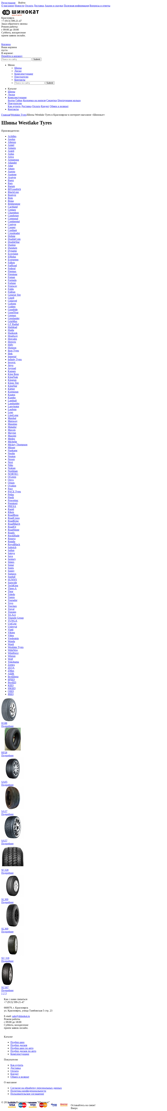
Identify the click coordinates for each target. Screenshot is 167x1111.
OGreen (12, 476)
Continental (14, 221)
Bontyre (12, 195)
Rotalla (11, 541)
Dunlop (12, 245)
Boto (10, 198)
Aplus (11, 154)
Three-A (12, 588)
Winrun (11, 656)
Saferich (12, 547)
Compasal (13, 218)
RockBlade (13, 535)
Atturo (11, 168)
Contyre (12, 224)
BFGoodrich (14, 189)
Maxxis (11, 430)
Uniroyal (12, 626)
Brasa (11, 200)
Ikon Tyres (13, 350)
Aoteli (11, 151)
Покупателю (21, 76)
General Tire (14, 294)
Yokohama (13, 661)
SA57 (4, 840)
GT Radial (13, 324)
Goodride (13, 309)
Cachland (13, 206)
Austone (12, 174)
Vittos (11, 635)
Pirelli (11, 497)
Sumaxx (12, 573)
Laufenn (12, 409)
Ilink (10, 353)
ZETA (11, 667)
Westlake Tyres (18, 114)
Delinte (11, 236)
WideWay (13, 650)
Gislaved (12, 300)
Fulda (11, 289)
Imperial (12, 356)
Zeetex (11, 664)
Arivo (11, 156)
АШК (11, 673)
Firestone (12, 274)
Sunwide (12, 582)
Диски (18, 70)
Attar (10, 165)
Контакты (19, 79)
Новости (19, 5)
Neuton (11, 456)
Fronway (12, 286)
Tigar (10, 591)
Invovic (12, 362)
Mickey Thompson (17, 444)
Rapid (11, 509)
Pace (10, 488)
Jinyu (10, 365)
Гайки (18, 100)
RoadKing (13, 521)
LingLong (13, 415)
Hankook (12, 333)
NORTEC (13, 474)
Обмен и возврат (59, 106)
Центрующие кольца (69, 100)
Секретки (51, 100)
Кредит (45, 106)
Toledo (11, 594)
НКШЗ (11, 688)
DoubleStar (14, 242)
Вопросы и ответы (100, 5)
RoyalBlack (14, 544)
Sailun (11, 550)
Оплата (29, 5)
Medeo (11, 438)
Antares (12, 148)
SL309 (4, 899)
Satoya (11, 553)
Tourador (12, 600)
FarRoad (12, 265)
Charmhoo (13, 212)
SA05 (4, 782)
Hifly (10, 344)
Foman (11, 277)
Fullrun (11, 292)
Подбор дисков (18, 1045)
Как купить (14, 106)
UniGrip (12, 623)
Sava (10, 556)
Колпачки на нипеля (34, 100)
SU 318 (5, 958)
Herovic (12, 341)
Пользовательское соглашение (27, 1093)
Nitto (10, 465)
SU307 (5, 987)
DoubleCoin (14, 239)
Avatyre (12, 177)
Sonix (11, 568)
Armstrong (13, 159)
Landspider (13, 403)
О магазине (7, 5)
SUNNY (12, 579)
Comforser (13, 215)
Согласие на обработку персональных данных (36, 1088)
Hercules (12, 338)
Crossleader (14, 233)
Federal (11, 268)
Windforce (13, 653)
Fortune (12, 283)
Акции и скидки (54, 5)
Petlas (11, 494)
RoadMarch (14, 523)
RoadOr (12, 526)
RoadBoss (13, 515)
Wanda (11, 641)
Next (10, 462)
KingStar (12, 385)
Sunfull (11, 576)
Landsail (12, 400)
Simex (11, 562)
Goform (12, 303)
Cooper (11, 227)
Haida (11, 330)
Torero (11, 597)
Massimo (12, 424)
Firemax (12, 271)
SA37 (4, 811)
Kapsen (12, 371)
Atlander (12, 162)
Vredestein (13, 638)
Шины (18, 68)
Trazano (12, 612)
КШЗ (11, 685)
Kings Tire (13, 383)
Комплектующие (23, 73)
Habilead (12, 327)
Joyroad (12, 368)
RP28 (4, 752)
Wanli (11, 644)
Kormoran (13, 391)
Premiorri (12, 503)
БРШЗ (11, 679)
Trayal (11, 609)
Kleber (11, 388)
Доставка (39, 5)
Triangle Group (16, 617)
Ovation (12, 485)
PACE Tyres (14, 491)
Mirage (11, 447)
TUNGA (12, 620)
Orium (11, 482)
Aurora (11, 171)
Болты (11, 100)
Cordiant (12, 230)
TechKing (13, 585)
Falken (11, 262)
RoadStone (13, 529)
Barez (11, 180)
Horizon (12, 347)
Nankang (12, 450)
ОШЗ (11, 691)
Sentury (12, 559)
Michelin (12, 441)
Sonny (11, 570)
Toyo (10, 603)
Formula (12, 280)
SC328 (4, 870)
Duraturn (12, 247)
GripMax (12, 321)
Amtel (11, 145)
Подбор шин (17, 1042)
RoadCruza (14, 518)
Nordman (13, 471)
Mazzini (12, 435)
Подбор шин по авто (21, 1048)
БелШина (13, 676)
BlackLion (13, 192)
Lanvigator (13, 406)
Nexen (11, 459)
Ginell (11, 297)
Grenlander (13, 318)
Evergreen (13, 259)
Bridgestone (14, 203)
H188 (4, 723)
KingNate (13, 377)
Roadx (11, 532)
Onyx (11, 479)
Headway (13, 336)
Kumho (12, 397)
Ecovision (13, 253)
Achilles (12, 136)
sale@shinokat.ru (21, 1016)
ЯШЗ (11, 694)
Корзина (6, 44)
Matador (12, 427)
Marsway (12, 421)
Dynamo (12, 250)
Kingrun (12, 380)
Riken (11, 512)
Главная (5, 114)
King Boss (13, 374)
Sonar (11, 565)
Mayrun (12, 432)
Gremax (12, 315)
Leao (10, 412)
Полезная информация (76, 5)
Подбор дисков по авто (23, 1051)
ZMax (11, 670)
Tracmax (12, 606)
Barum (11, 186)
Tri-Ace (12, 614)
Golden (11, 306)
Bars (10, 183)
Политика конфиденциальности (28, 1090)
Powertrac (13, 500)
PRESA (12, 506)
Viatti (10, 629)
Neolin (11, 453)
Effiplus (12, 256)
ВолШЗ (12, 682)
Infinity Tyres (15, 359)
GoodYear (13, 312)
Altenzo (12, 142)
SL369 (4, 928)
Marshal (12, 418)
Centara (12, 209)
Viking (11, 632)
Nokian (11, 468)
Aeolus (11, 139)
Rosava (11, 538)
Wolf (10, 659)
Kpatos (11, 394)
